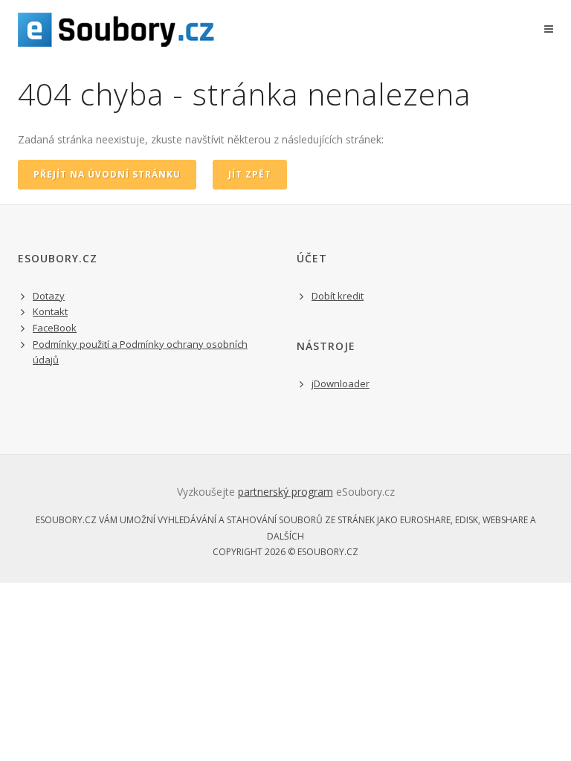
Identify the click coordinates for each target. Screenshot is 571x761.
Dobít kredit (338, 295)
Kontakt (50, 311)
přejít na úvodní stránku (107, 174)
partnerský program (285, 492)
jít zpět (249, 174)
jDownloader (341, 383)
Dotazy (49, 295)
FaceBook (55, 327)
